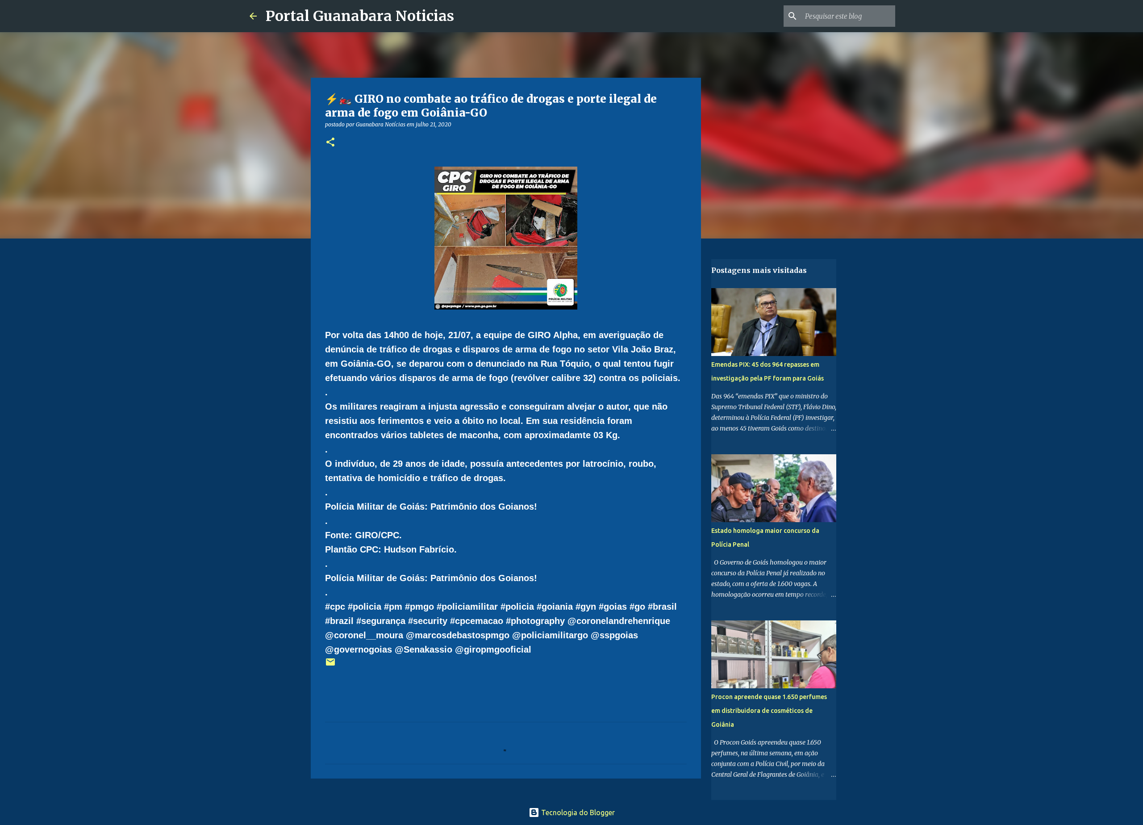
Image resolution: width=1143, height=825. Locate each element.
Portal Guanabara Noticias (360, 16)
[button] (330, 143)
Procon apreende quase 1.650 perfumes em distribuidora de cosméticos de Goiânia (769, 710)
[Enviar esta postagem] (330, 665)
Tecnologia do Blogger (577, 812)
